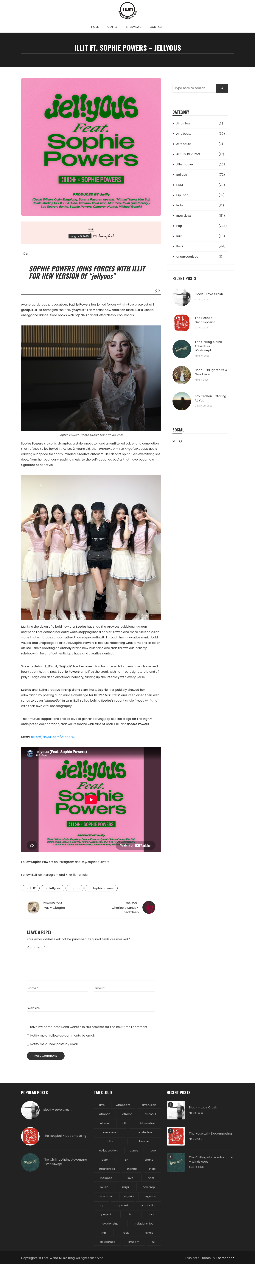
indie (152, 1169)
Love (130, 1178)
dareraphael (106, 236)
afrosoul (150, 1114)
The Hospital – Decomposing (205, 320)
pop (76, 888)
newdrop (149, 1187)
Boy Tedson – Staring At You (210, 398)
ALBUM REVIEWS (188, 154)
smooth (133, 1242)
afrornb (127, 1114)
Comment (36, 947)
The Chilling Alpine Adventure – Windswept (208, 346)
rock (126, 1233)
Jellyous (54, 888)
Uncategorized (187, 256)
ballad (110, 1141)
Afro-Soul (183, 123)
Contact (157, 27)
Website (33, 1008)
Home (95, 27)
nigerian (150, 1196)
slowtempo (108, 1242)
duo (153, 1150)
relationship (110, 1223)
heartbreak (107, 1169)
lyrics (151, 1178)
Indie (179, 205)
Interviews (134, 27)
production (148, 1205)
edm (105, 1160)
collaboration (108, 1150)
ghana (148, 1160)
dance (134, 1150)
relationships (144, 1223)
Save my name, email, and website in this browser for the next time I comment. (89, 1027)
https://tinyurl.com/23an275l (52, 737)
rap (151, 1214)
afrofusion (149, 1105)
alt (124, 1123)
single (149, 1233)
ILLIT (32, 888)
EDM (179, 185)
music (104, 1187)
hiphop (132, 1169)
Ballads (181, 175)
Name (33, 988)
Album (104, 1123)
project (106, 1214)
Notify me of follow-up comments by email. (62, 1035)
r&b (130, 1214)
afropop (105, 1114)
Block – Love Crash (209, 294)
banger (144, 1141)
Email (99, 988)
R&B (179, 236)
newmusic (106, 1196)
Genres (112, 27)
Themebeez (225, 1258)
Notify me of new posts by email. (54, 1044)
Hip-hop (182, 195)
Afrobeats (183, 134)
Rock (180, 246)
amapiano (110, 1132)
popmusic (123, 1205)
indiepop (106, 1178)
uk (153, 1242)
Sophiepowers (103, 888)
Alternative (184, 164)
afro (102, 1105)
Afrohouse (184, 144)
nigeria (129, 1196)
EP (126, 1160)
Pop (91, 229)
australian (145, 1132)
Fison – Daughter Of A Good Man (211, 372)
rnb (104, 1233)
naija (125, 1187)
